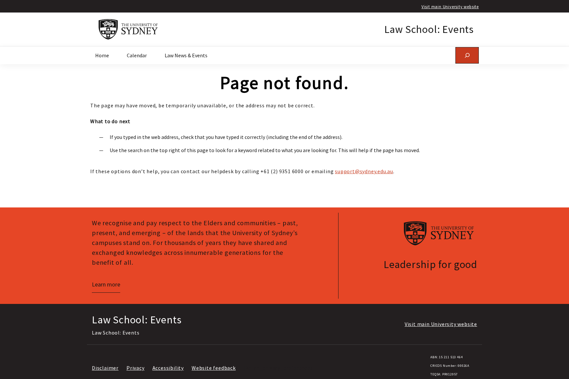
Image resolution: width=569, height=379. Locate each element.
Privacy (135, 368)
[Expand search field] (467, 55)
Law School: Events (429, 29)
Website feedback (214, 368)
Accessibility (168, 368)
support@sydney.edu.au (364, 171)
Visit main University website (450, 6)
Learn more (106, 284)
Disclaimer (105, 368)
